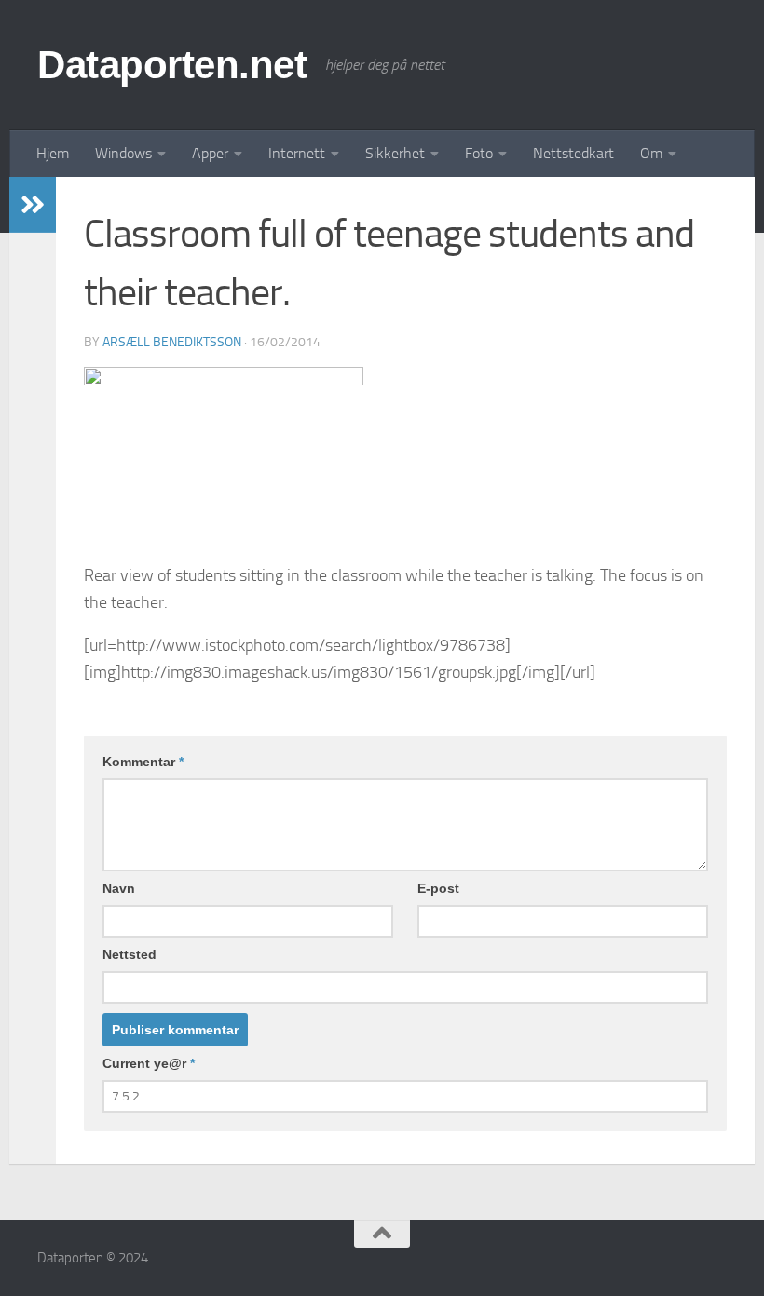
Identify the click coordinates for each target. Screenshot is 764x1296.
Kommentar (143, 761)
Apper (210, 153)
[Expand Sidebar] (32, 205)
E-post (438, 888)
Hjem (52, 153)
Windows (123, 153)
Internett (296, 153)
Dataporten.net (172, 65)
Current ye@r (148, 1063)
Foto (479, 153)
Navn (118, 888)
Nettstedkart (573, 153)
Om (651, 153)
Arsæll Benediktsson (171, 342)
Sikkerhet (395, 153)
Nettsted (129, 954)
